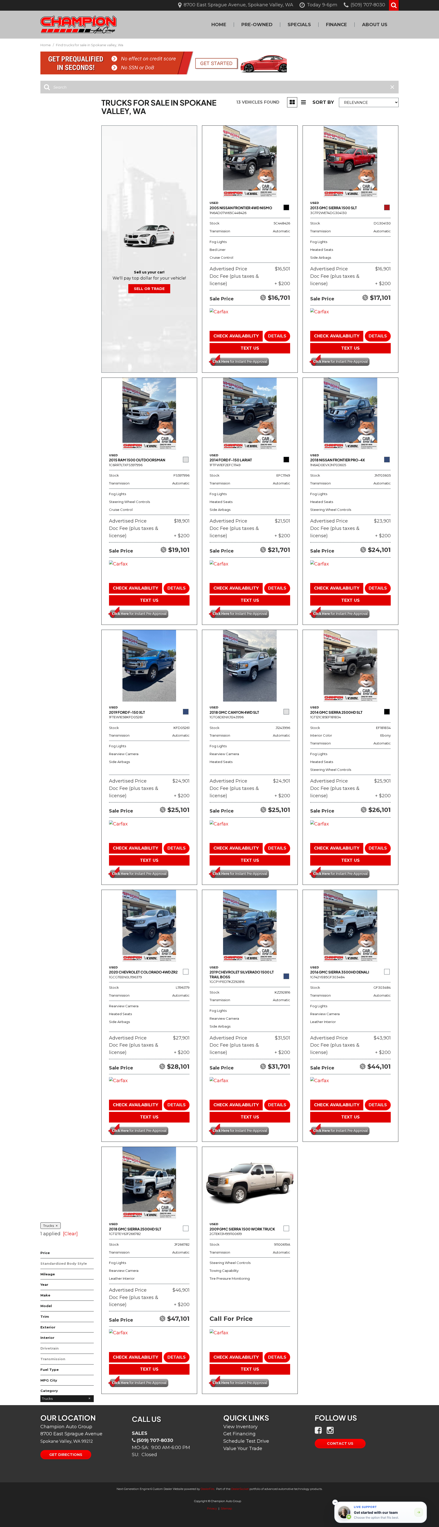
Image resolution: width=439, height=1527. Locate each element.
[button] (394, 5)
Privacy (212, 1508)
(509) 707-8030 (155, 1440)
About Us (374, 24)
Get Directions (65, 1454)
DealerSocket (240, 1489)
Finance (336, 24)
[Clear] (70, 1234)
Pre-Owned (257, 24)
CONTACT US (340, 1443)
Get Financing (239, 1434)
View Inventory (240, 1426)
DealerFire (207, 1489)
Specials (299, 24)
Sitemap (226, 1508)
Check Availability (236, 336)
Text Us (250, 348)
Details (277, 336)
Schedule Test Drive (246, 1441)
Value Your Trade (242, 1448)
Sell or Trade (149, 288)
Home (218, 24)
